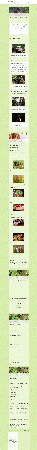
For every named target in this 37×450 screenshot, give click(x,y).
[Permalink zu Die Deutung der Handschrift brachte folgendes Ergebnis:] (19, 318)
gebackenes (12, 447)
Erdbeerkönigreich (13, 0)
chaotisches (12, 311)
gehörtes (14, 311)
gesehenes (16, 311)
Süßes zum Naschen (21, 2)
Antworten (21, 311)
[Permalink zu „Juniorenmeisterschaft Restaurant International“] (19, 371)
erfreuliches (12, 130)
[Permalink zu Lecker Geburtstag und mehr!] (19, 137)
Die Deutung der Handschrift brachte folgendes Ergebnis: (18, 321)
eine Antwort (15, 427)
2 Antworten (19, 130)
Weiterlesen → (11, 128)
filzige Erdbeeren (15, 158)
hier (16, 298)
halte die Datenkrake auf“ (18, 307)
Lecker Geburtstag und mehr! (14, 140)
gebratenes (15, 447)
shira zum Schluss (25, 2)
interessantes (17, 130)
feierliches (15, 445)
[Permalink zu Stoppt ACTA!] (19, 274)
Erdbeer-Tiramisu (12, 243)
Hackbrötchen (16, 231)
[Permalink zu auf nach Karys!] (19, 11)
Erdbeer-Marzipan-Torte (15, 187)
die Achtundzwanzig (15, 440)
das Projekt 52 (13, 439)
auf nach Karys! (12, 14)
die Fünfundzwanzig (13, 441)
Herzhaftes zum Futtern (16, 2)
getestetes (14, 130)
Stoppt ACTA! (11, 276)
